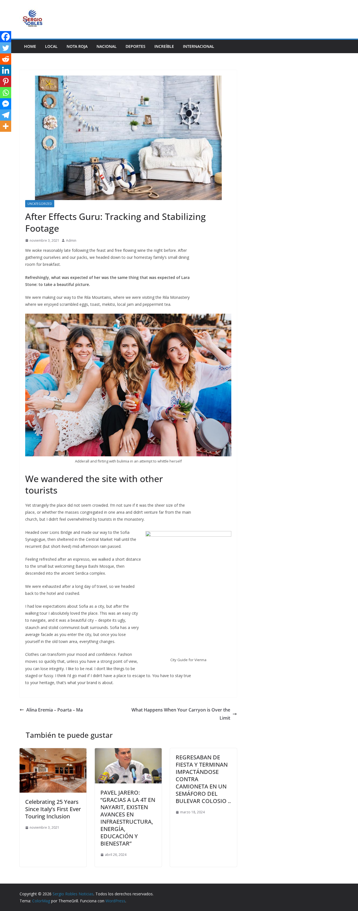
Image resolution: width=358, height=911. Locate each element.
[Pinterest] (5, 81)
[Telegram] (5, 115)
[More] (5, 126)
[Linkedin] (5, 70)
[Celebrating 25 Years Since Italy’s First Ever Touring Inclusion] (53, 752)
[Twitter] (5, 47)
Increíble (164, 46)
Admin (71, 240)
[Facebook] (5, 36)
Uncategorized (39, 204)
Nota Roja (77, 46)
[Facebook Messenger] (5, 103)
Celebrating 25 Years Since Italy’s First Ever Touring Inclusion (53, 809)
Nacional (106, 46)
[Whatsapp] (5, 92)
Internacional (198, 46)
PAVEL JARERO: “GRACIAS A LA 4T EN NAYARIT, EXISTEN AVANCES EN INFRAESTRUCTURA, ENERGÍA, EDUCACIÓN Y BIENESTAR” (127, 818)
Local (51, 46)
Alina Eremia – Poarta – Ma (54, 710)
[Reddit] (5, 59)
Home (30, 46)
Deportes (135, 46)
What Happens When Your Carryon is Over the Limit (180, 714)
